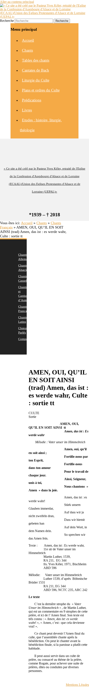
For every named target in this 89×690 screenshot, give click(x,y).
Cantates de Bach (35, 70)
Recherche (7, 20)
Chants (27, 50)
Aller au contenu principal (17, 2)
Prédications (31, 100)
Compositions (27, 339)
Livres (27, 110)
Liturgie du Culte (35, 80)
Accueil (28, 40)
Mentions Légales (77, 684)
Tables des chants (35, 60)
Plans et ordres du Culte (41, 90)
